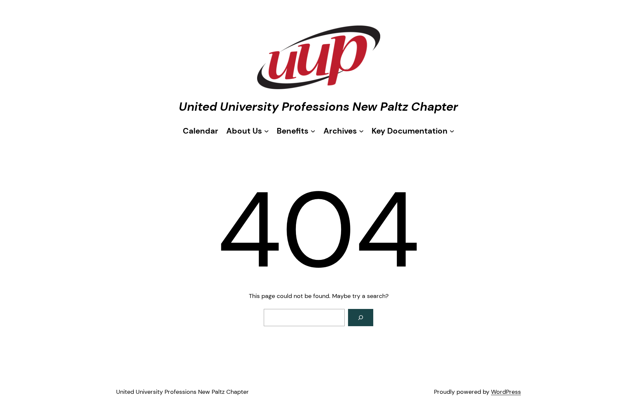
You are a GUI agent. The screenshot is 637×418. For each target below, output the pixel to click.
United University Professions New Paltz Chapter (318, 106)
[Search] (360, 317)
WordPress (506, 392)
